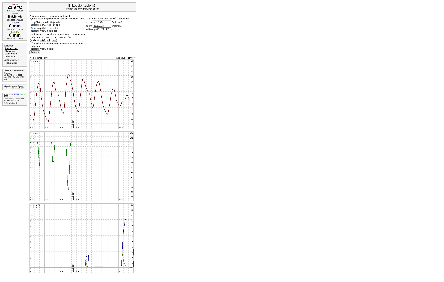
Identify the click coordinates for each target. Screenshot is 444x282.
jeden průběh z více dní (46, 28)
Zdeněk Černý (11, 103)
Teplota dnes (11, 48)
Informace (10, 56)
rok (55, 30)
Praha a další (11, 63)
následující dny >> (125, 58)
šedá (11, 94)
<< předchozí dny (39, 58)
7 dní (49, 25)
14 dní (56, 25)
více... (6, 79)
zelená (22, 94)
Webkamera (11, 53)
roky (54, 40)
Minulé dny (10, 51)
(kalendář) (117, 22)
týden (42, 30)
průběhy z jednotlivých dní (47, 22)
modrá (16, 94)
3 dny (42, 25)
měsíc (50, 30)
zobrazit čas (65, 37)
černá (6, 96)
